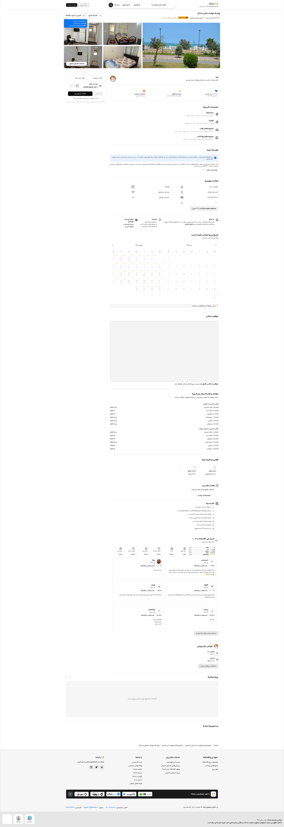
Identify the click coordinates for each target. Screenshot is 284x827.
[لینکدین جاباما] (102, 767)
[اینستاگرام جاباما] (91, 767)
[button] (181, 45)
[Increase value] (77, 85)
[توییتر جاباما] (96, 767)
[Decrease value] (71, 85)
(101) (210, 18)
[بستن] (66, 21)
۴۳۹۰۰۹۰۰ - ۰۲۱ (110, 807)
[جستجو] (111, 5)
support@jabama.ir (91, 807)
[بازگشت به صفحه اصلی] (70, 794)
